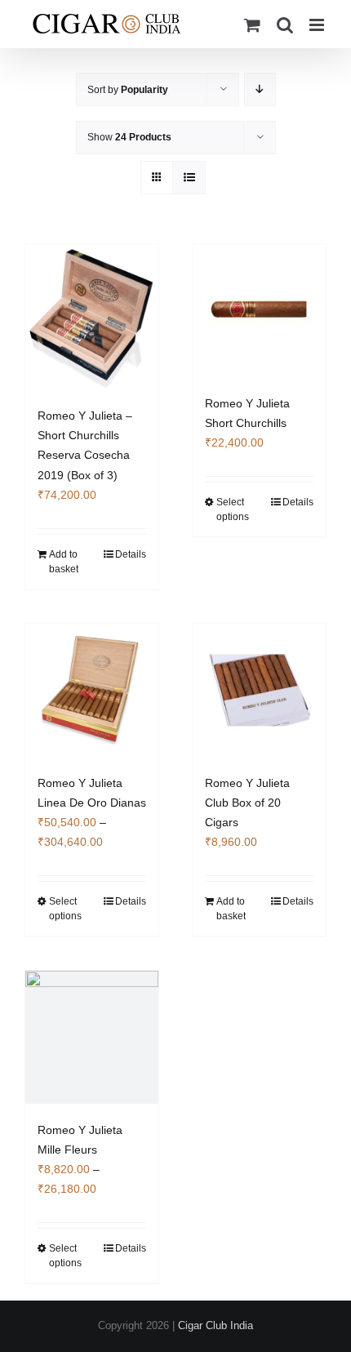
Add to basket (63, 562)
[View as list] (189, 177)
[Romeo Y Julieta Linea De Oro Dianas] (91, 690)
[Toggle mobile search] (285, 24)
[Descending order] (260, 89)
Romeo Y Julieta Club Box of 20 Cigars (247, 802)
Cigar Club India (215, 1325)
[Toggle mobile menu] (318, 24)
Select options (232, 509)
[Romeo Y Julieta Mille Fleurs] (91, 1037)
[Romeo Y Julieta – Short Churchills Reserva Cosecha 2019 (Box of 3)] (91, 316)
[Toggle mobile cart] (252, 24)
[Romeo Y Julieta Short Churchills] (259, 310)
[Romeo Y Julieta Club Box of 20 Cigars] (259, 690)
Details (130, 554)
